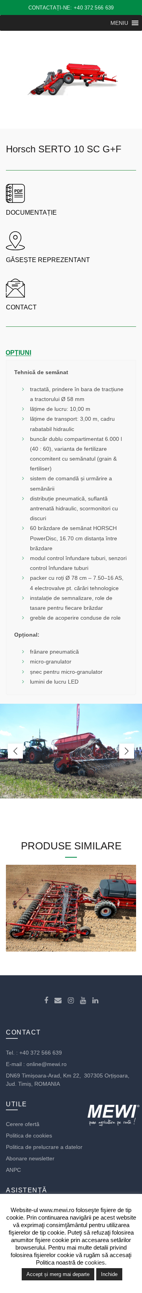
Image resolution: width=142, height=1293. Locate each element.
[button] (119, 23)
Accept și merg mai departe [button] (58, 1274)
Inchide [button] (109, 1274)
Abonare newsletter (30, 1158)
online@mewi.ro (46, 1064)
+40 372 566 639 (40, 1052)
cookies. (95, 1262)
